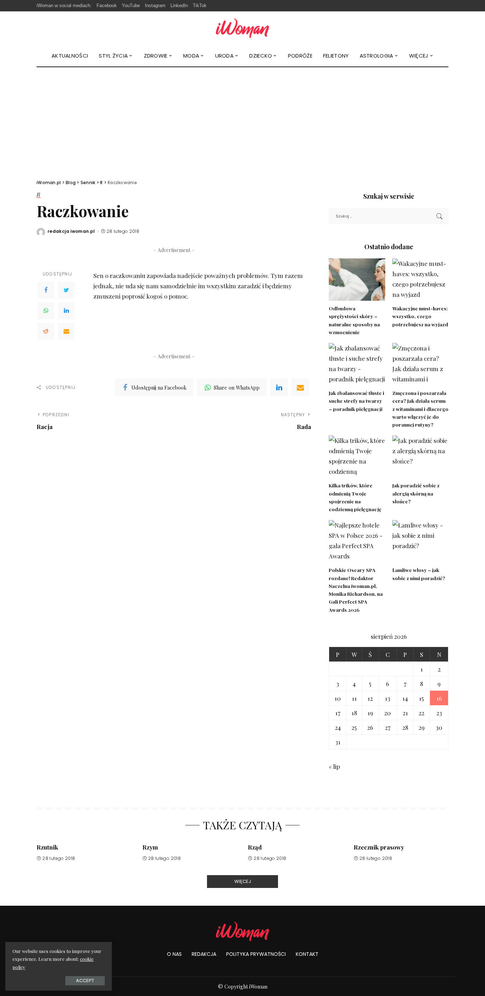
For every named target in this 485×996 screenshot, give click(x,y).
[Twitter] (66, 290)
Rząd (255, 847)
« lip (334, 766)
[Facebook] (45, 290)
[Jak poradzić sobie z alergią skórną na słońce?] (420, 456)
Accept (85, 980)
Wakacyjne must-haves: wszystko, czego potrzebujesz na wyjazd (420, 316)
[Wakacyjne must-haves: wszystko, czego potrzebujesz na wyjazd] (420, 279)
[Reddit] (45, 331)
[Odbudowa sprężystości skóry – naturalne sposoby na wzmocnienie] (357, 279)
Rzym (150, 847)
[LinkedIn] (66, 310)
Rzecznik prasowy (379, 847)
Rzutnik (47, 847)
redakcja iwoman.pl (71, 231)
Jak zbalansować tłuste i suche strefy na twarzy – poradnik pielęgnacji (356, 401)
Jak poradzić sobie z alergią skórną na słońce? (416, 493)
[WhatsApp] (45, 310)
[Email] (66, 331)
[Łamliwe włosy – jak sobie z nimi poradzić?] (420, 541)
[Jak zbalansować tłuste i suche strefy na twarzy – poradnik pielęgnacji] (357, 364)
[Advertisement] (242, 120)
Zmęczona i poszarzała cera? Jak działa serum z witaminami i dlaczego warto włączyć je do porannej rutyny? (420, 409)
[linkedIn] (279, 387)
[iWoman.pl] (242, 28)
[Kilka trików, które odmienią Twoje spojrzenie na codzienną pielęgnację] (357, 456)
